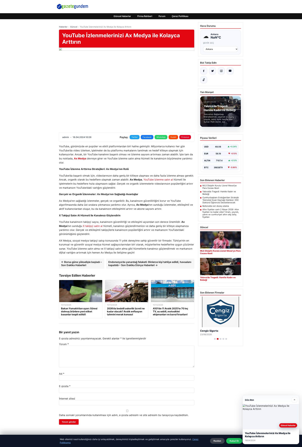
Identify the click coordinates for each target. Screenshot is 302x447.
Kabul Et (234, 441)
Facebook (147, 137)
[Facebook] (203, 71)
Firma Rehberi (144, 16)
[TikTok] (203, 79)
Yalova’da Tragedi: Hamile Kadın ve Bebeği (219, 192)
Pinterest (185, 137)
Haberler (63, 26)
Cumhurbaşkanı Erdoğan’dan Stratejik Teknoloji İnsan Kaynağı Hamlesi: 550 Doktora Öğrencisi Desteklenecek (220, 200)
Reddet (217, 441)
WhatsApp (161, 137)
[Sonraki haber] (235, 101)
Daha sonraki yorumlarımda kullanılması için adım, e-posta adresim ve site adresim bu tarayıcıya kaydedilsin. (123, 415)
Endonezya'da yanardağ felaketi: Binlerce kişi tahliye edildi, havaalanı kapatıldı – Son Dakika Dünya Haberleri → (149, 263)
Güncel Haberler (122, 16)
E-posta (64, 386)
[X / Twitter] (212, 71)
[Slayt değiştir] (215, 339)
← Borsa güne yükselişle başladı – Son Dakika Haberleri (81, 263)
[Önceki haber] (229, 101)
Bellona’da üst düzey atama (215, 206)
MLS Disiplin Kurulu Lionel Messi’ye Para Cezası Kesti (219, 186)
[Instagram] (221, 71)
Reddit (173, 137)
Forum (162, 16)
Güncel (73, 26)
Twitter (134, 137)
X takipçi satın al (93, 226)
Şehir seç (208, 43)
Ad (61, 373)
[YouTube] (230, 71)
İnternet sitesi (67, 398)
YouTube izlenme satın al (158, 179)
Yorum (64, 344)
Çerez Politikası (180, 16)
